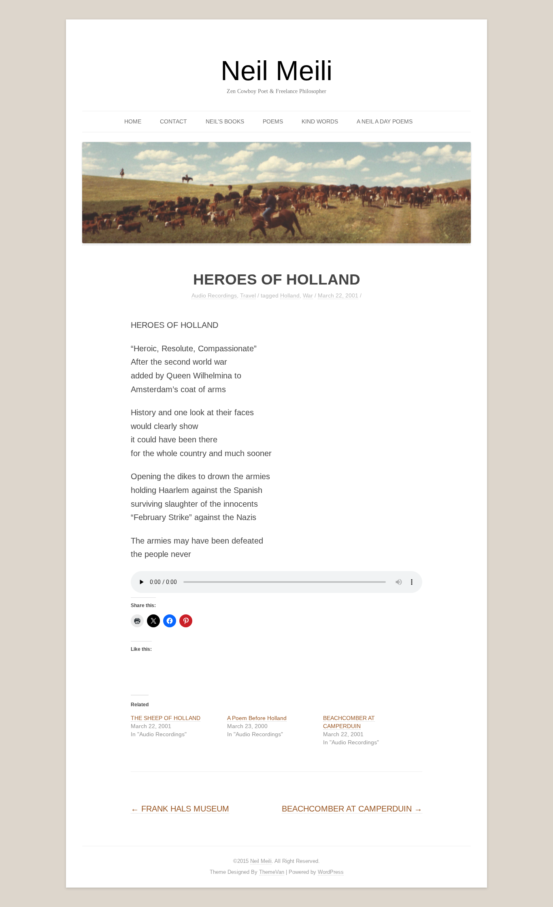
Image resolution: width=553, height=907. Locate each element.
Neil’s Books (225, 121)
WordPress (331, 872)
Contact (173, 121)
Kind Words (320, 121)
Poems (273, 121)
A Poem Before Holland (257, 718)
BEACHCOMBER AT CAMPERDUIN (352, 808)
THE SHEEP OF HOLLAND (165, 718)
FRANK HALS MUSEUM (180, 808)
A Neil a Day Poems (385, 121)
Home (132, 121)
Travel (248, 295)
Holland (290, 295)
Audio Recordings (214, 295)
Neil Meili (276, 70)
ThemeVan (271, 872)
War (308, 295)
